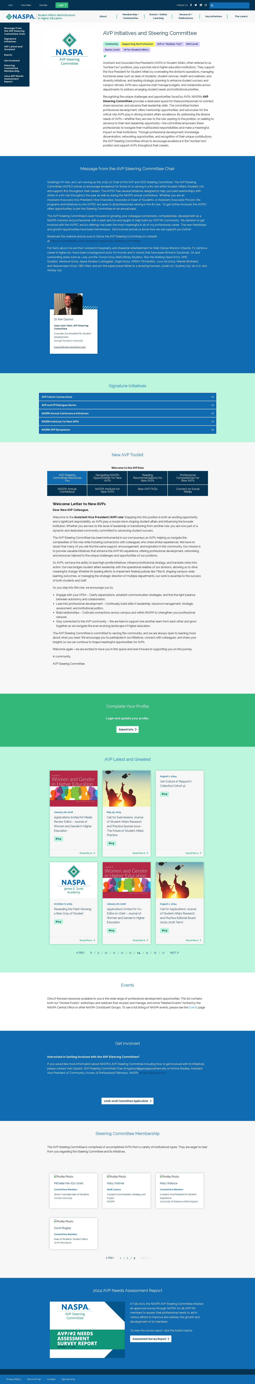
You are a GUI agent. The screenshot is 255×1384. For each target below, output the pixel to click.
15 (147, 952)
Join (10, 5)
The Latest (241, 16)
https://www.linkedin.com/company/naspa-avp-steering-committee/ (96, 241)
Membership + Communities (131, 16)
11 (114, 952)
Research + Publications (186, 16)
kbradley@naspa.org (152, 1072)
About (103, 16)
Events (193, 1007)
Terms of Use (34, 1379)
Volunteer (26, 5)
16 (155, 952)
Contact (51, 1379)
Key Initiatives (213, 16)
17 (163, 952)
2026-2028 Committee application (126, 1100)
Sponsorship (68, 1379)
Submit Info (126, 729)
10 (106, 952)
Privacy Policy (13, 1379)
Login (61, 5)
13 (130, 952)
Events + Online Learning (158, 16)
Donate (43, 5)
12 (122, 952)
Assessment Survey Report (149, 1338)
